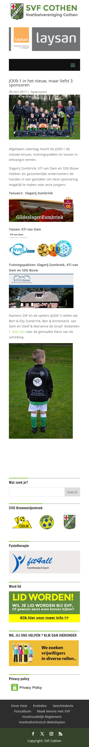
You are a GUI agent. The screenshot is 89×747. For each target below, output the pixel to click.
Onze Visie (19, 706)
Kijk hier (19, 331)
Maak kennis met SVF (53, 711)
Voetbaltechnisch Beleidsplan (42, 722)
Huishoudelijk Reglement (42, 716)
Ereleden (40, 706)
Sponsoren (39, 92)
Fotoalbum (22, 711)
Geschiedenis (63, 706)
